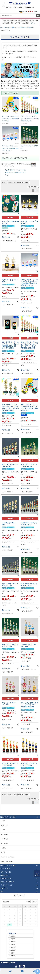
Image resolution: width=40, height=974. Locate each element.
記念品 (3, 852)
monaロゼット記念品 (7, 861)
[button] (38, 190)
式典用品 (3, 848)
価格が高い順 (20, 182)
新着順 (27, 182)
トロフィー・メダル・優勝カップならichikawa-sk (13, 27)
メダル (3, 821)
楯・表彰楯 (4, 834)
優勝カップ (4, 825)
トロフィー (4, 830)
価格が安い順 (11, 182)
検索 (38, 15)
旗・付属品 (4, 843)
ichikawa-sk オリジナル (8, 857)
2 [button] (35, 190)
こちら (33, 23)
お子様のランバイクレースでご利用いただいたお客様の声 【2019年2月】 (15, 172)
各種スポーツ (30, 27)
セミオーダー (5, 839)
